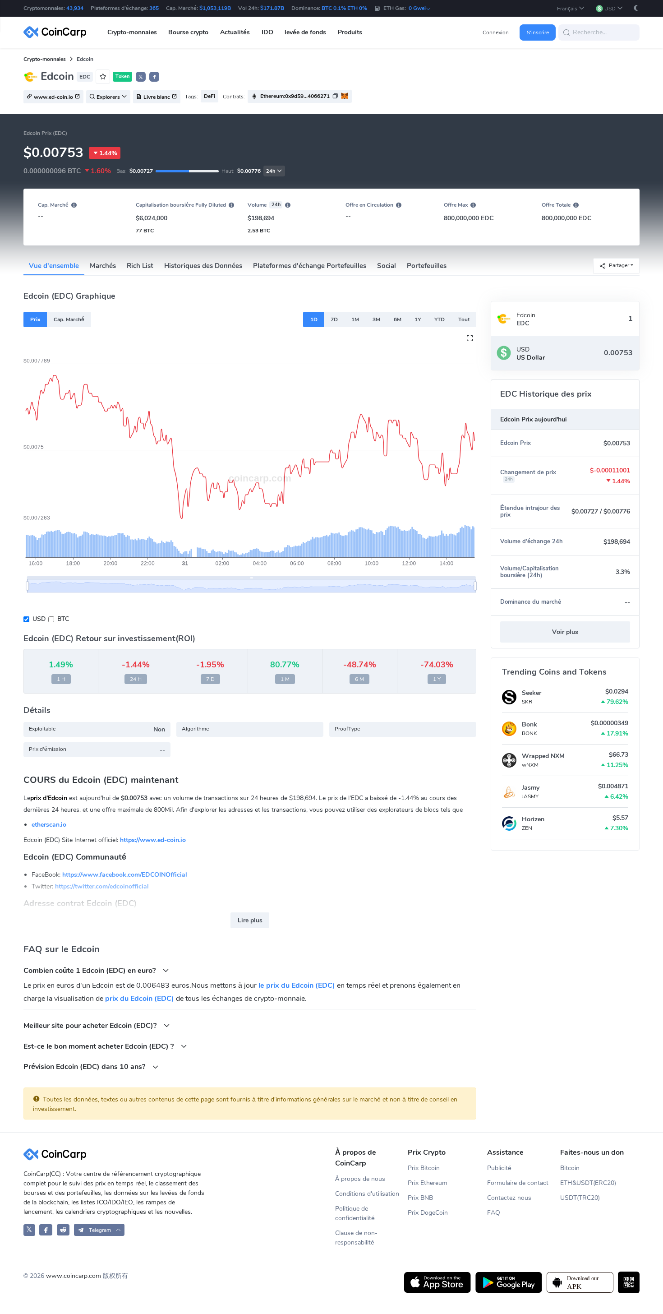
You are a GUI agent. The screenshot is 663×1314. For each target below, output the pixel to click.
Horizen (533, 819)
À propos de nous (360, 1179)
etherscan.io (49, 824)
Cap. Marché (69, 319)
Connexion (496, 32)
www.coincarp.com (73, 1276)
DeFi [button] (209, 96)
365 (154, 8)
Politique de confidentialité (355, 1213)
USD (39, 619)
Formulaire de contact (517, 1183)
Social (386, 265)
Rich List (140, 265)
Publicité (499, 1168)
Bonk (529, 724)
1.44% (108, 153)
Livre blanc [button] (156, 97)
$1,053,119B (215, 8)
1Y (417, 319)
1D (314, 319)
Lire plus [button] (250, 920)
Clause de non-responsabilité (356, 1238)
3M (376, 319)
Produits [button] (350, 32)
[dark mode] (636, 8)
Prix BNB (420, 1198)
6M (397, 319)
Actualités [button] (235, 32)
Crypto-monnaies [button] (132, 32)
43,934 (74, 8)
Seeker (531, 693)
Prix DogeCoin (428, 1212)
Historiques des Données (203, 265)
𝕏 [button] (140, 77)
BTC (63, 619)
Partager (619, 265)
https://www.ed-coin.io (153, 840)
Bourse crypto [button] (188, 32)
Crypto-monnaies (44, 59)
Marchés (103, 265)
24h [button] (270, 171)
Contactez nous (509, 1198)
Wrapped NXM (543, 756)
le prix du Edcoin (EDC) (296, 985)
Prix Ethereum (427, 1183)
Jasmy (530, 787)
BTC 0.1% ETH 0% (344, 8)
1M (355, 319)
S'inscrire (538, 32)
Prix (35, 319)
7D (334, 319)
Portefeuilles (427, 265)
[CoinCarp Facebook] (45, 1229)
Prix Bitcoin (424, 1168)
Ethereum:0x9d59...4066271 (295, 96)
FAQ (493, 1212)
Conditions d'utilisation (367, 1193)
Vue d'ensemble (54, 265)
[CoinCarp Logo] (57, 32)
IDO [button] (267, 32)
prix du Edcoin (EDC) (139, 999)
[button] (571, 8)
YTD (439, 319)
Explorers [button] (108, 97)
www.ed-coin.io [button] (53, 97)
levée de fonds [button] (305, 32)
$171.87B (272, 8)
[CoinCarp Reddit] (63, 1229)
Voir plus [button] (565, 632)
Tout (464, 319)
